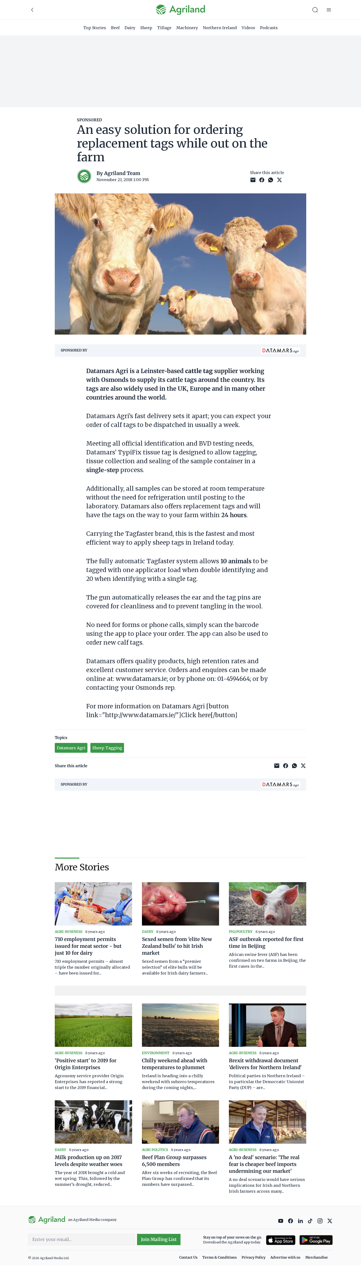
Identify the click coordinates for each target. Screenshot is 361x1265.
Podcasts (269, 27)
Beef (115, 27)
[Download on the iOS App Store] (280, 1240)
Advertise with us (285, 1257)
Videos (248, 27)
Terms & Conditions (219, 1257)
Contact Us (188, 1257)
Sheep (146, 27)
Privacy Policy (253, 1257)
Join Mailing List (159, 1239)
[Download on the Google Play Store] (316, 1240)
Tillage (164, 27)
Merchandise (316, 1257)
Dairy (130, 27)
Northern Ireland (220, 27)
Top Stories (94, 27)
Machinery (187, 27)
